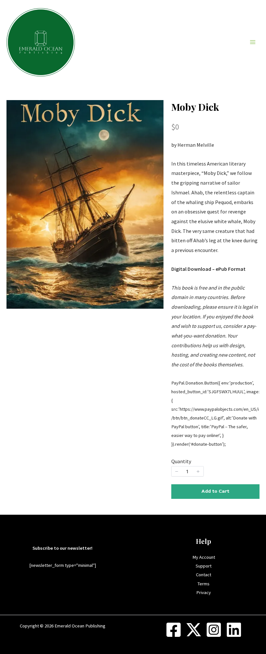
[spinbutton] (187, 471)
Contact (203, 575)
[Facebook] (173, 630)
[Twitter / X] (194, 630)
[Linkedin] (234, 630)
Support (204, 566)
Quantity (181, 461)
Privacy (203, 592)
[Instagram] (214, 630)
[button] (177, 471)
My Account (203, 557)
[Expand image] (155, 108)
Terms (204, 584)
